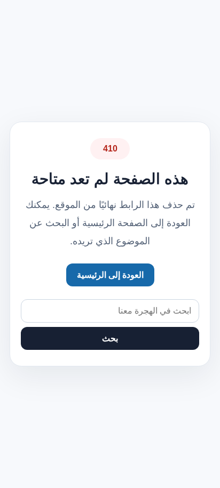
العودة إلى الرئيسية (110, 274)
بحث (110, 338)
